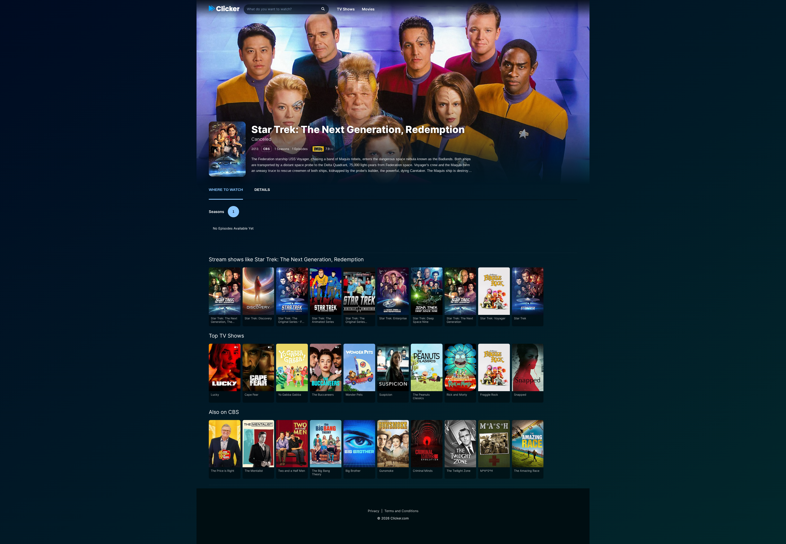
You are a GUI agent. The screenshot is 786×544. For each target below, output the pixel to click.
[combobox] (286, 9)
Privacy (373, 511)
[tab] (229, 192)
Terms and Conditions (401, 511)
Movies (368, 9)
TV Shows (346, 9)
